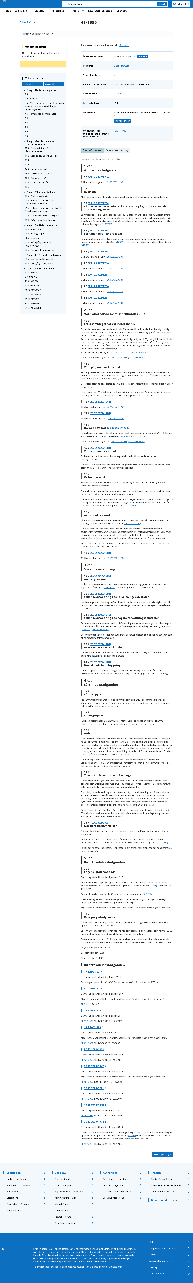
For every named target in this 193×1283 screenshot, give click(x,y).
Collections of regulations (115, 1179)
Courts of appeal (63, 1185)
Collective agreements (114, 1197)
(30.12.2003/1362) (138, 436)
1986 (48, 33)
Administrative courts (65, 1197)
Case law (39, 10)
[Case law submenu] (46, 11)
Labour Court (61, 1210)
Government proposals (100, 10)
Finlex (26, 33)
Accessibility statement (160, 1261)
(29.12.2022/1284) (98, 177)
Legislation (21, 10)
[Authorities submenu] (66, 11)
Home (7, 10)
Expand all (49, 84)
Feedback (154, 1254)
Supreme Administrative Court (70, 1191)
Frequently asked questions (162, 1248)
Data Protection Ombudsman (117, 1191)
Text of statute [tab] (92, 150)
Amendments (13, 1191)
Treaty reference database (164, 1191)
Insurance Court (63, 1216)
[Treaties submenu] (83, 11)
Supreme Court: (62, 1179)
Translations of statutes (18, 1204)
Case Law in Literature (66, 1223)
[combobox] (109, 4)
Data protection (157, 1273)
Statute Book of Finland (18, 1185)
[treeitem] (43, 90)
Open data (122, 10)
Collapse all (28, 84)
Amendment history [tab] (117, 150)
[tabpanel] (127, 651)
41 (55, 33)
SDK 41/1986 (120, 130)
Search (162, 3)
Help (151, 1242)
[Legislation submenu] (29, 11)
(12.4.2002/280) (98, 822)
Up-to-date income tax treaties (166, 1185)
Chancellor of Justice (113, 1185)
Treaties (75, 10)
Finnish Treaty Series (161, 1179)
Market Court (61, 1204)
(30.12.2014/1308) (100, 576)
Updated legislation (16, 1179)
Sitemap (153, 1267)
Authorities (58, 10)
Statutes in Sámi (14, 1210)
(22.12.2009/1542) (100, 614)
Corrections (12, 1197)
